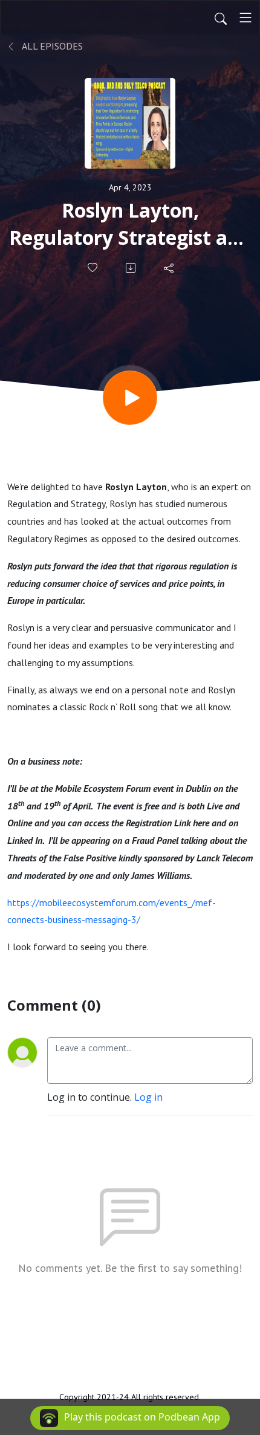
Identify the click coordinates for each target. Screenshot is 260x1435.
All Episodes (51, 46)
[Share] (170, 267)
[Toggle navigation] (245, 17)
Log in (148, 1097)
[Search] (221, 17)
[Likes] (93, 267)
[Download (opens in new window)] (131, 268)
